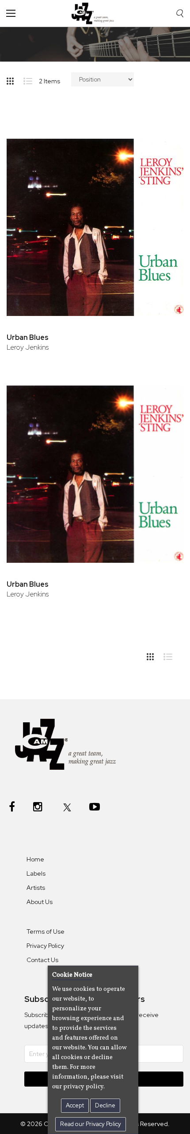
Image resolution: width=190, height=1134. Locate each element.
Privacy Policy (45, 946)
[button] (165, 145)
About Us (40, 902)
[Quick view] (165, 173)
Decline (105, 1105)
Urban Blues (28, 337)
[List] (31, 79)
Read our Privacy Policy (90, 1124)
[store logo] (94, 13)
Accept (75, 1105)
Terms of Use (46, 931)
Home (35, 859)
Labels (36, 873)
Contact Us (42, 960)
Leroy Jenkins (28, 347)
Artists (36, 888)
